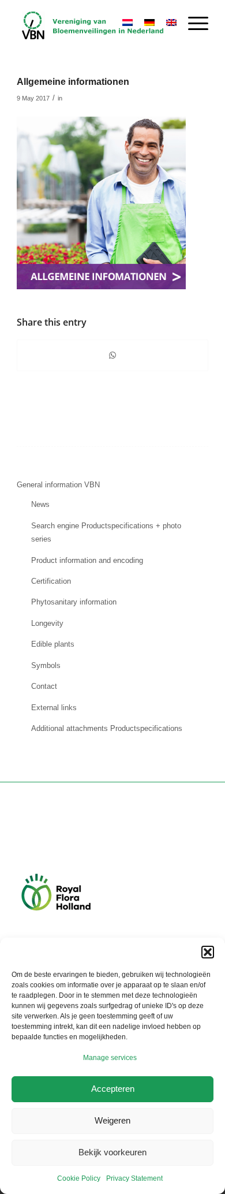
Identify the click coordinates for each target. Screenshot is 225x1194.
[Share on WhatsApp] (112, 355)
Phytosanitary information (74, 602)
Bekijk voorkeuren (112, 1152)
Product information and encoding (87, 560)
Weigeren (112, 1120)
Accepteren (112, 1089)
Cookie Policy (78, 1178)
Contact (44, 686)
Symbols (46, 665)
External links (54, 707)
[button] (207, 952)
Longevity (47, 623)
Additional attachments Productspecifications (106, 728)
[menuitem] (192, 24)
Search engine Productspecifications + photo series (106, 532)
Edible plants (52, 644)
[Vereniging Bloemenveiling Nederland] (93, 24)
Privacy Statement (134, 1178)
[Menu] (192, 24)
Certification (51, 581)
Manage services (110, 1058)
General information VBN (58, 484)
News (40, 504)
